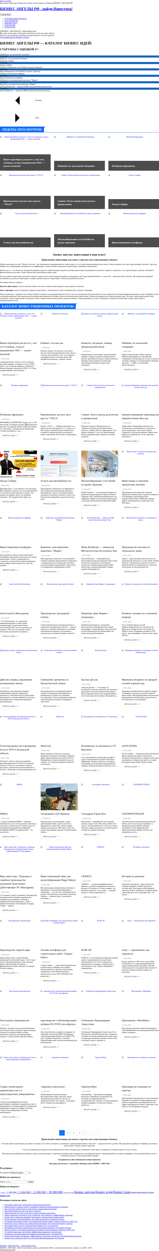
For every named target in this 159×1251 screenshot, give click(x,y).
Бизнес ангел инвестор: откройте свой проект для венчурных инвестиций (34, 1217)
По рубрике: (5, 1173)
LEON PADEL (129, 745)
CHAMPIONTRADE (133, 813)
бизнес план (122, 1192)
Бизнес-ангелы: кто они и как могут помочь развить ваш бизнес (30, 1213)
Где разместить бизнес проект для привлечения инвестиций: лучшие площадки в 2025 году (41, 1221)
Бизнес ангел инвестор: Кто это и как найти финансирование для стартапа (34, 1238)
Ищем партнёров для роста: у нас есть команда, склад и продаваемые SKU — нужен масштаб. (24, 162)
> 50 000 (2, 1192)
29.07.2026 (46, 555)
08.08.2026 (86, 423)
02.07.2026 (127, 750)
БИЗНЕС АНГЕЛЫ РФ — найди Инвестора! (18, 1246)
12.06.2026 (127, 958)
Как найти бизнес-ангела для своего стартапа (23, 1211)
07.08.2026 (127, 423)
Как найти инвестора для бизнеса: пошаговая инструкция (28, 1205)
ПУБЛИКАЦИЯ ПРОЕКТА (16, 19)
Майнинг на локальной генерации (76, 166)
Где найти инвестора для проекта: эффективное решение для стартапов (33, 1232)
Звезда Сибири (120, 204)
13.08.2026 (127, 351)
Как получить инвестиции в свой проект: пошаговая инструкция (31, 1209)
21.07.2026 (5, 688)
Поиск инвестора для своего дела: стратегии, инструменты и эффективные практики (39, 1215)
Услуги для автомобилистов (18, 242)
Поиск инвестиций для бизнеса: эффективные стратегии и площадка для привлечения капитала (43, 1236)
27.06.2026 (46, 818)
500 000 (71, 1192)
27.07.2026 (46, 622)
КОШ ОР (86, 949)
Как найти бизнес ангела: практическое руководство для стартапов (31, 1226)
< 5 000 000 (23, 1192)
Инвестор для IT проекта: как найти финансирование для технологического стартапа (39, 1224)
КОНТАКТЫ (10, 27)
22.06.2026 (127, 818)
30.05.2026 (127, 1095)
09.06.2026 (46, 1029)
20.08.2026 (5, 359)
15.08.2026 (86, 351)
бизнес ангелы (84, 1192)
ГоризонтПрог (89, 1086)
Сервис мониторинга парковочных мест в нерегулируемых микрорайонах (17, 1090)
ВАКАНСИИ (10, 25)
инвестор (5, 1195)
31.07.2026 (5, 552)
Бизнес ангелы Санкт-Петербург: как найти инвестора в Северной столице (34, 1219)
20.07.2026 (46, 688)
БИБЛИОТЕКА (11, 23)
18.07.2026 (86, 684)
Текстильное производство (14, 1020)
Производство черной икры (15, 949)
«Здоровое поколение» (53, 1086)
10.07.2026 (127, 688)
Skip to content (5, 1)
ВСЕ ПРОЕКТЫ (11, 21)
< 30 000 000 (54, 1192)
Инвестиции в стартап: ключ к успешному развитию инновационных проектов (36, 1207)
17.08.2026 (46, 348)
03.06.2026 (46, 1091)
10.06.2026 (5, 1025)
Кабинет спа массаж (52, 342)
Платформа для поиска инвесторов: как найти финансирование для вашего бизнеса (38, 1228)
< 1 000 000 (11, 1192)
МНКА (4, 813)
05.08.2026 (86, 489)
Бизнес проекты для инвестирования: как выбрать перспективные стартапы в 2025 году (40, 1230)
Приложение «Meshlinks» (136, 1020)
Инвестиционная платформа (127, 242)
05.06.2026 (5, 1099)
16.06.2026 (86, 881)
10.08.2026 (5, 419)
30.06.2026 (5, 818)
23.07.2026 (86, 622)
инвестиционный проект (142, 1192)
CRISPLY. (86, 876)
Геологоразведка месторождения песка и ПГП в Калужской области (18, 749)
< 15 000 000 (38, 1192)
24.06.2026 (86, 818)
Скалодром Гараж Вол (93, 813)
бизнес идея (104, 1192)
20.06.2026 (5, 892)
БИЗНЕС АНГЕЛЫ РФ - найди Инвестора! (36, 9)
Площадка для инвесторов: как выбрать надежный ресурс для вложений (33, 1234)
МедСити (46, 745)
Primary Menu (5, 15)
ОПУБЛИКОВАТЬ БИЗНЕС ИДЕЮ (14, 37)
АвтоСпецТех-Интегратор (14, 613)
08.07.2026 (46, 750)
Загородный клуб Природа (55, 813)
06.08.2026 (5, 485)
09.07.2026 (5, 758)
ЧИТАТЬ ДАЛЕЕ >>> (10, 375)
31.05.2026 (86, 1091)
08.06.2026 (86, 1029)
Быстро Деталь (89, 679)
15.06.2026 (46, 962)
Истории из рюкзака (133, 876)
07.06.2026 (127, 1025)
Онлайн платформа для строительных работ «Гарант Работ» (57, 953)
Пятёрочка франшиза (123, 166)
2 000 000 (66, 1192)
